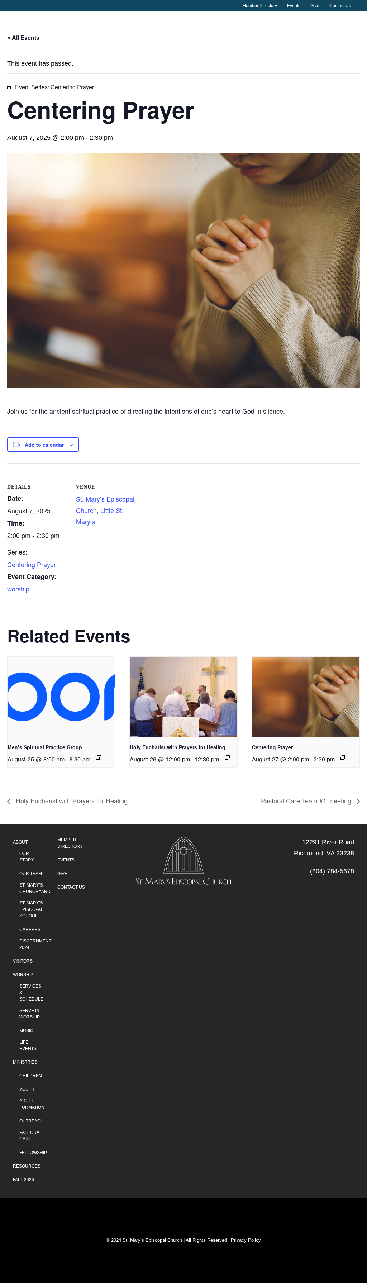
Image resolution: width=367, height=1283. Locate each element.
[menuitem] (262, 5)
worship (18, 588)
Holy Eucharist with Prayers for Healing (177, 747)
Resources (26, 1166)
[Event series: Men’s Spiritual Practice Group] (98, 757)
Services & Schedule (31, 993)
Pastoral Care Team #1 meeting (307, 800)
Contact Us (340, 5)
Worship (254, 47)
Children (30, 1075)
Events (293, 5)
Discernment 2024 (35, 944)
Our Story (26, 857)
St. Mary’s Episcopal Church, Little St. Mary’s (105, 510)
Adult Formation (31, 1104)
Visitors (148, 47)
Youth (26, 1089)
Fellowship (33, 1152)
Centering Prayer (31, 564)
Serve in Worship (29, 1014)
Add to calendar (44, 444)
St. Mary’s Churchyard (35, 888)
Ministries (25, 1062)
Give (314, 5)
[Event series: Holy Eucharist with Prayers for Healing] (227, 757)
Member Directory (259, 5)
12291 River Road (328, 842)
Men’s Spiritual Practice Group (45, 747)
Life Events (28, 1045)
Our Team (30, 873)
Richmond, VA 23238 (324, 853)
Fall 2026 (23, 1179)
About (51, 47)
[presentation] (61, 697)
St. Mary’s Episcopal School (31, 909)
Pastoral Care (30, 1135)
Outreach (31, 1120)
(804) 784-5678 (332, 871)
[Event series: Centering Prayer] (342, 757)
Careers (29, 929)
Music (26, 1030)
